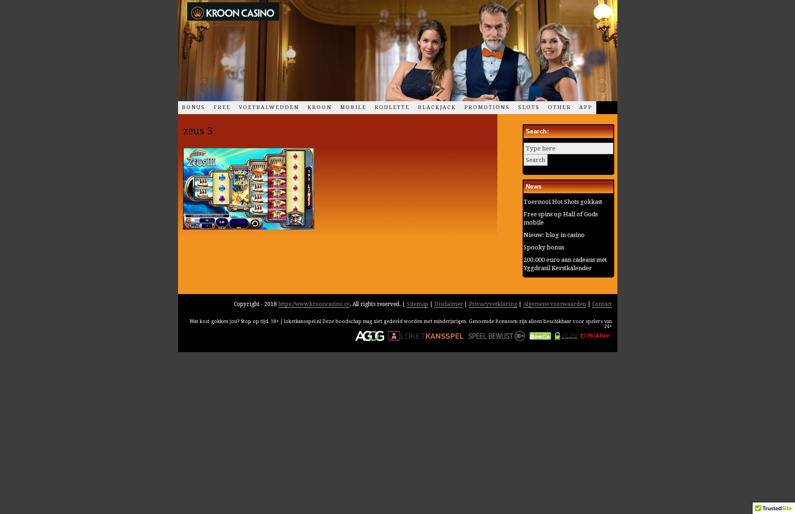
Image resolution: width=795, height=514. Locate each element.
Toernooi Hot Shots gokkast (563, 201)
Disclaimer (448, 304)
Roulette (391, 107)
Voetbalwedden (269, 107)
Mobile (353, 107)
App (585, 107)
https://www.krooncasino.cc (314, 304)
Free (221, 107)
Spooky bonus (544, 247)
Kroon (319, 107)
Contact (602, 304)
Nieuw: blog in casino (554, 234)
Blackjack (437, 107)
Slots (529, 107)
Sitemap (417, 304)
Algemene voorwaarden (554, 304)
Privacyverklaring (493, 304)
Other (559, 107)
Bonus (193, 107)
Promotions (487, 107)
